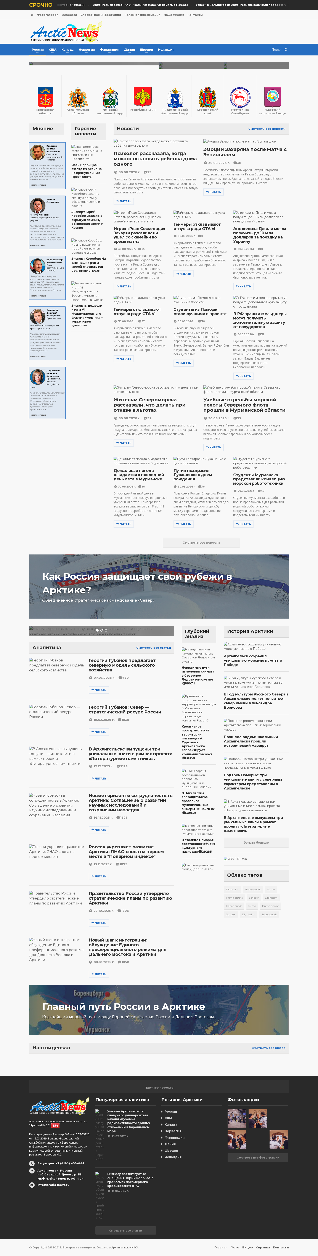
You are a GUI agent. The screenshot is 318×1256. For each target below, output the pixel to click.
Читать (125, 201)
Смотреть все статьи (153, 647)
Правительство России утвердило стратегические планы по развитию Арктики (130, 898)
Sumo (271, 889)
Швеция (171, 1150)
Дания (170, 1144)
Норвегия (173, 1131)
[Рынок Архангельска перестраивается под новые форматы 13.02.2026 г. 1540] (191, 63)
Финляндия (175, 1137)
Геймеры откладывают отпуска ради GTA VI (197, 226)
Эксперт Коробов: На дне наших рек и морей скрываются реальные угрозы (88, 264)
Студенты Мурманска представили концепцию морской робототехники (259, 479)
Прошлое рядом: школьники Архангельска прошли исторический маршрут (251, 741)
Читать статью (38, 185)
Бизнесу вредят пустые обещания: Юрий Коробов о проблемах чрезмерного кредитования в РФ (130, 1180)
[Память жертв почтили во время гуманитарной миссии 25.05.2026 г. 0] (94, 63)
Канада (171, 1124)
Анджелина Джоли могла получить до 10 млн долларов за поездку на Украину (259, 235)
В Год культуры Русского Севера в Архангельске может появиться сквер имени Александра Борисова (256, 700)
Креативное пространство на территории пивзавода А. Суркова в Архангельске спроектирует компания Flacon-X (197, 740)
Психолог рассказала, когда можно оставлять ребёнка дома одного (155, 159)
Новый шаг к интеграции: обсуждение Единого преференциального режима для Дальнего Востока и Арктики (128, 947)
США (168, 1118)
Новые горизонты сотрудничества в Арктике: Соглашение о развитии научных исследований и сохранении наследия (131, 802)
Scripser (254, 897)
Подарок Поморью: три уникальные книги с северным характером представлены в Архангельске (253, 781)
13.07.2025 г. (120, 1136)
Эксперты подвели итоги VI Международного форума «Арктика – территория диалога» (87, 315)
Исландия (173, 1157)
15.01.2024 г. (120, 1191)
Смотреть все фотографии (258, 1157)
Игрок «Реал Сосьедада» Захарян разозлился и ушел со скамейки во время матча (139, 235)
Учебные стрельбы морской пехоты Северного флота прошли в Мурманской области (244, 405)
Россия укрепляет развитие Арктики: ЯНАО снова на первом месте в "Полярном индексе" (126, 851)
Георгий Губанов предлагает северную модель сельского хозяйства (122, 665)
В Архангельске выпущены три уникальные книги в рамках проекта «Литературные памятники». (130, 753)
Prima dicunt (234, 897)
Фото (234, 1247)
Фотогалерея (47, 14)
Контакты (195, 14)
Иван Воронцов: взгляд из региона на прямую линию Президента (86, 171)
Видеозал (69, 14)
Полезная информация (142, 14)
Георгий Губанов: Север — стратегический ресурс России (125, 710)
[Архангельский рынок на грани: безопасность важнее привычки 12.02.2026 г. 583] (191, 67)
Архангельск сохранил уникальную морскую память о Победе (253, 660)
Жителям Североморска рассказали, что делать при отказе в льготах (150, 405)
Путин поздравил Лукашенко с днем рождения (192, 475)
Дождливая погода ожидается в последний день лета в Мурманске (139, 475)
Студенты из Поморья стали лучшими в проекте (200, 311)
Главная (220, 1247)
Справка (263, 1247)
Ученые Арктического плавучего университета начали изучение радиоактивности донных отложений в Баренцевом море (128, 1121)
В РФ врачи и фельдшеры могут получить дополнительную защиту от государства (259, 320)
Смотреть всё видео (269, 1048)
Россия (171, 1111)
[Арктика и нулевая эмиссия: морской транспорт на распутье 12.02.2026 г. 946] (256, 63)
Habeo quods (253, 889)
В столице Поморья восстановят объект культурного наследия (198, 846)
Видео (247, 1247)
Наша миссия (174, 14)
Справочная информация (100, 14)
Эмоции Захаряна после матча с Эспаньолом (244, 151)
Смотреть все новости (267, 128)
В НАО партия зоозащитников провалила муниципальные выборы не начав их (198, 801)
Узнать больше (256, 842)
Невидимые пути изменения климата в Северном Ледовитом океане (198, 673)
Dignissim (232, 889)
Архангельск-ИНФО (124, 1247)
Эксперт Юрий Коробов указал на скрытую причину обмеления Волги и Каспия (87, 220)
